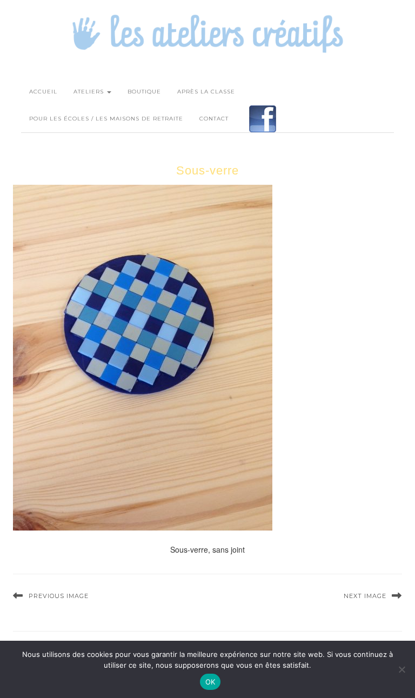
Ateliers (89, 91)
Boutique (144, 91)
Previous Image (59, 596)
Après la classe (206, 91)
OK (210, 681)
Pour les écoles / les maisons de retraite (106, 118)
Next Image (365, 596)
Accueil (43, 91)
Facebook (262, 118)
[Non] (401, 669)
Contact (214, 118)
